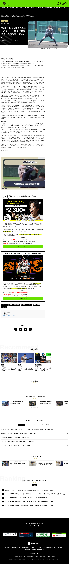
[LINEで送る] (15, 40)
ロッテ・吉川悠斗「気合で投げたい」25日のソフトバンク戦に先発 (17, 441)
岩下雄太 (4, 307)
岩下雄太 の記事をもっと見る (9, 315)
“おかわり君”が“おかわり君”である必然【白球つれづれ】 (15, 437)
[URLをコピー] (17, 40)
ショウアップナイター (59, 7)
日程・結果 (26, 7)
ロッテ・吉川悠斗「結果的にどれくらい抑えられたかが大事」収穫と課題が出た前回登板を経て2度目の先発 (27, 429)
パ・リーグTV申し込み (23, 298)
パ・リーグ (4, 304)
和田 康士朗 (37, 304)
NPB (21, 7)
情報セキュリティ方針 (36, 547)
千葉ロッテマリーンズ (15, 304)
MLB (17, 7)
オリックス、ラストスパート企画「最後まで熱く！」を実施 (15, 445)
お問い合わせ (7, 547)
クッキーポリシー (26, 549)
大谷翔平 (12, 7)
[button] (31, 407)
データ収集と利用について (49, 547)
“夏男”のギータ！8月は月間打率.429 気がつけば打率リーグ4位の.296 (18, 433)
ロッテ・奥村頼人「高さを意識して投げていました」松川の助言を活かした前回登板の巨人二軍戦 (29, 501)
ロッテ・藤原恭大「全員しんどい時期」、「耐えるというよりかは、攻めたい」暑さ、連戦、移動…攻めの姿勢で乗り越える (35, 494)
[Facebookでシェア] (13, 40)
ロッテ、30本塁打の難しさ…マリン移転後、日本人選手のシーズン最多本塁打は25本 (26, 497)
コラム (30, 304)
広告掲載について (16, 547)
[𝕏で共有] (10, 40)
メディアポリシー (61, 547)
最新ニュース (5, 7)
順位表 (32, 7)
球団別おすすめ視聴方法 (47, 7)
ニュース (24, 304)
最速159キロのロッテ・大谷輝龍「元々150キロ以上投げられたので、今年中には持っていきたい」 (29, 490)
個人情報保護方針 (26, 547)
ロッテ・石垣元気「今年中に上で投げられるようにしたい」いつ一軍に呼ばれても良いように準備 (29, 505)
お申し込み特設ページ (23, 246)
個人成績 (38, 7)
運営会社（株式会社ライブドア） (39, 549)
